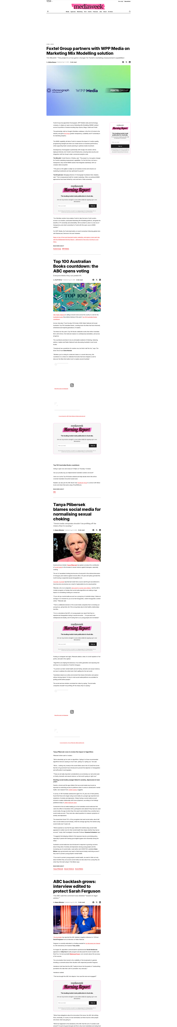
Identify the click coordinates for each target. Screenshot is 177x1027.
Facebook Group (82, 482)
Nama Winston (59, 530)
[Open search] (130, 12)
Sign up (93, 206)
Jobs (100, 11)
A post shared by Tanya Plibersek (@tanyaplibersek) (72, 742)
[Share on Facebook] (123, 62)
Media (67, 11)
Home (48, 44)
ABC (54, 492)
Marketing (79, 11)
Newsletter (127, 1)
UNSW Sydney (73, 790)
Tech (85, 11)
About (105, 11)
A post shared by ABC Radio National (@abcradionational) (72, 416)
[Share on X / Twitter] (126, 62)
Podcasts (95, 11)
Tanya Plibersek (58, 869)
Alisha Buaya (52, 62)
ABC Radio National (59, 314)
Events (90, 11)
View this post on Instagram (61, 388)
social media (79, 869)
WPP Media (65, 248)
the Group (67, 133)
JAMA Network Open (70, 802)
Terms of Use (80, 210)
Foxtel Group (57, 248)
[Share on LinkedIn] (130, 62)
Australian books (58, 317)
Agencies (73, 11)
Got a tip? (120, 1)
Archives (110, 11)
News (52, 44)
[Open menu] (47, 11)
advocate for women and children (81, 588)
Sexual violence (69, 869)
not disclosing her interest (92, 943)
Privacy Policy (89, 210)
